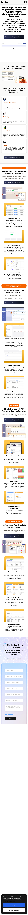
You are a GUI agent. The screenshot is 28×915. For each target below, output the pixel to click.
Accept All (14, 905)
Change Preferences (14, 910)
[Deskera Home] (5, 2)
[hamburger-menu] (25, 2)
